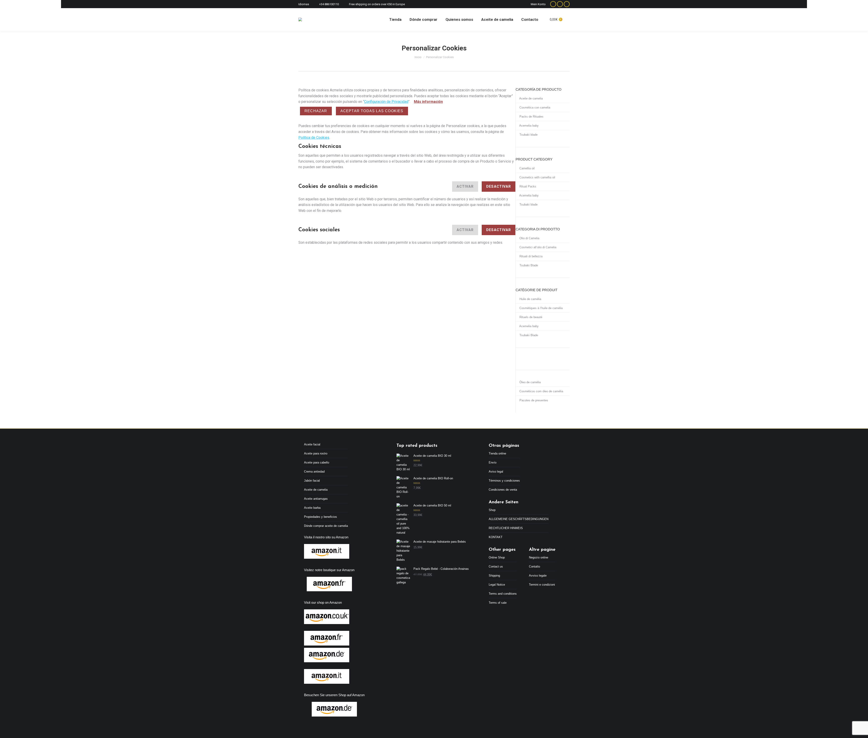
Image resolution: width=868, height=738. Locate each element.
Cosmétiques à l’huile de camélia (541, 308)
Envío (492, 462)
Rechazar (315, 111)
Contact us (496, 566)
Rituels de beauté (530, 317)
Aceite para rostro (315, 453)
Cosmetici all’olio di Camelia (537, 247)
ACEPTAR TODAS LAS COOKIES (371, 111)
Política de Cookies (313, 137)
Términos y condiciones (504, 480)
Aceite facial (312, 444)
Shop (492, 510)
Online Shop (497, 557)
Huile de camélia (530, 299)
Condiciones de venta (503, 489)
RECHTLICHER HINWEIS (506, 528)
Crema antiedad (314, 471)
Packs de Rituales (531, 116)
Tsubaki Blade (528, 265)
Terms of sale (498, 602)
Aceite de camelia (531, 98)
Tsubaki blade (528, 134)
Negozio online (538, 557)
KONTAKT (495, 537)
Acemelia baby (529, 125)
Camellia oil (527, 168)
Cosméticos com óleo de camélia (541, 391)
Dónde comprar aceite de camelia (326, 525)
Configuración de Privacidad (386, 101)
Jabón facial (312, 480)
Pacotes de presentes (533, 400)
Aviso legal (496, 471)
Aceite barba (312, 507)
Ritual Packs (527, 186)
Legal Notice (497, 584)
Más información (428, 101)
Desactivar (498, 186)
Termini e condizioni (542, 584)
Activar (465, 186)
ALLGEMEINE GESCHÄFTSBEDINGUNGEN (518, 519)
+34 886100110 (329, 4)
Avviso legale (538, 575)
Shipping (494, 575)
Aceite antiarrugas (316, 498)
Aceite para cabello (316, 462)
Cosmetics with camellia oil (537, 177)
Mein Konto (538, 4)
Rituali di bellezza (530, 256)
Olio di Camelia (529, 238)
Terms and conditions (503, 593)
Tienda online (497, 453)
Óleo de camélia (530, 382)
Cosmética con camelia (534, 107)
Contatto (534, 566)
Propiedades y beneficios (320, 516)
